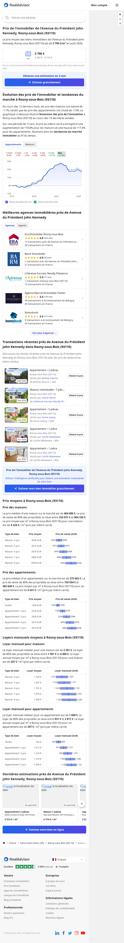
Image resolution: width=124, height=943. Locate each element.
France (12, 842)
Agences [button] (10, 225)
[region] (106, 476)
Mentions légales (55, 917)
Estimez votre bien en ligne (46, 829)
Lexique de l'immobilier (16, 895)
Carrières (51, 885)
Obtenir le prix (76, 375)
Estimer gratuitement (46, 82)
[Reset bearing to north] (120, 23)
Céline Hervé (49, 397)
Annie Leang (48, 417)
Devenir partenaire (14, 913)
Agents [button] (22, 225)
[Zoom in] (120, 14)
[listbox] (44, 803)
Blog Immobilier (12, 899)
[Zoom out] (120, 19)
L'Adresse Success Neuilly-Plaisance (52, 401)
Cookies (50, 913)
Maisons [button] (29, 144)
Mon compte (99, 5)
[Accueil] (4, 843)
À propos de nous (55, 881)
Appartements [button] (13, 144)
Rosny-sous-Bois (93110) (61, 842)
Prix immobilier (12, 885)
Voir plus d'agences (44, 332)
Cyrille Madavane (51, 436)
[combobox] (44, 17)
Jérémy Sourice (50, 378)
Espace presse (53, 890)
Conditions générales (57, 903)
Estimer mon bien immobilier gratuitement (46, 488)
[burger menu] (117, 5)
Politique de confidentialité (60, 908)
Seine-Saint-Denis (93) (32, 842)
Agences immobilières (16, 890)
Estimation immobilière (16, 881)
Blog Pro (8, 917)
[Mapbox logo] (91, 940)
